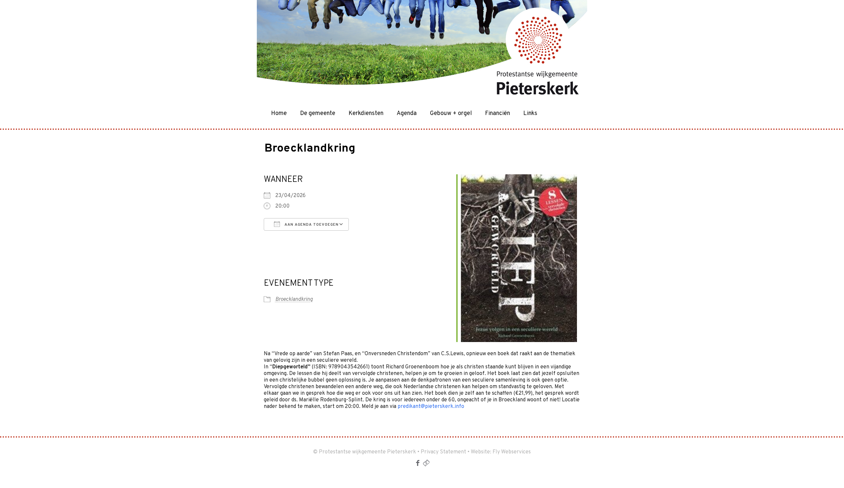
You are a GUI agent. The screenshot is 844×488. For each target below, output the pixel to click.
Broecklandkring (294, 299)
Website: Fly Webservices (501, 452)
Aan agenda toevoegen (311, 224)
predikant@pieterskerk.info (431, 406)
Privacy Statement (443, 452)
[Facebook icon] (417, 464)
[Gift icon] (426, 464)
